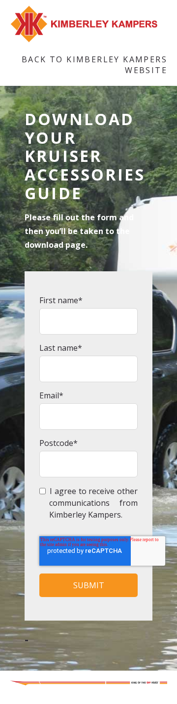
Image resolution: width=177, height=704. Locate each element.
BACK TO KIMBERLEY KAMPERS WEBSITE (94, 65)
